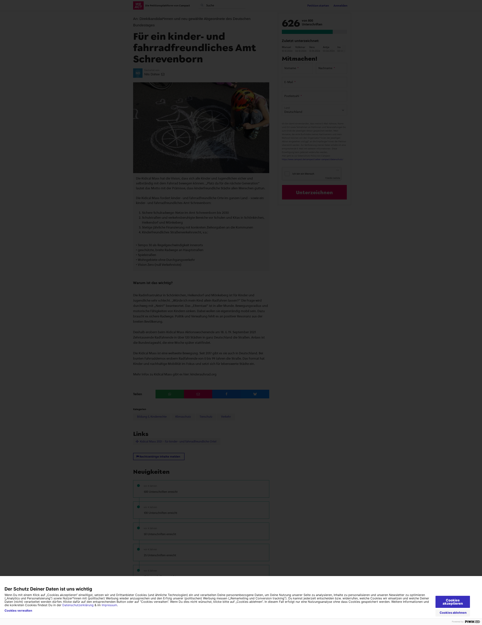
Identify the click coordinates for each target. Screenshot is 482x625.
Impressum (109, 605)
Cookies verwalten (18, 610)
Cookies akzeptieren (453, 601)
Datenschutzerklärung (78, 605)
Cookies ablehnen (453, 612)
